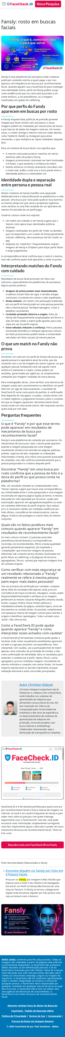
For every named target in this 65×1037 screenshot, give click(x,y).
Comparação (54, 1016)
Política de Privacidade (14, 1016)
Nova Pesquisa (48, 4)
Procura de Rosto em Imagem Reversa (32, 1021)
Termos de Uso (37, 1016)
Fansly (22, 879)
